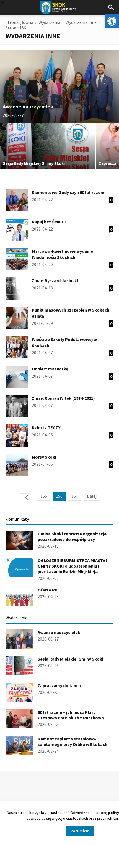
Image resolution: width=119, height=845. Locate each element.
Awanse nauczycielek (59, 632)
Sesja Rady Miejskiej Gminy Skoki (70, 659)
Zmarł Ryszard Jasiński (55, 280)
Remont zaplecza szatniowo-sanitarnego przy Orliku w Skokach (72, 741)
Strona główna (19, 22)
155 (43, 496)
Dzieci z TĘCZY (46, 427)
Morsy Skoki (44, 457)
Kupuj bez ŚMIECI (49, 221)
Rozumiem (79, 830)
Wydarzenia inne (81, 22)
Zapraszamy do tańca (59, 685)
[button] (112, 21)
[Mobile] (2, 3)
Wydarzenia (49, 22)
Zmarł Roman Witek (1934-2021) (63, 398)
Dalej (92, 496)
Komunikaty (17, 519)
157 (74, 496)
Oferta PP (48, 590)
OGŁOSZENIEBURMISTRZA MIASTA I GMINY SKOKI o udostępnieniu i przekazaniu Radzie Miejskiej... (72, 566)
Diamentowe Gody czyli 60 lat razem (68, 192)
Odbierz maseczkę (50, 368)
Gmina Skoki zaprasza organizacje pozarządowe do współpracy (72, 536)
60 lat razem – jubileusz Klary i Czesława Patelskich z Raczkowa (71, 714)
